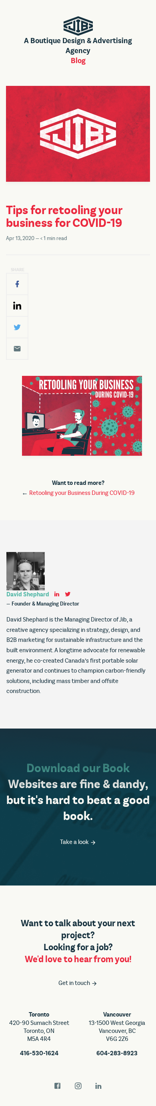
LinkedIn (98, 1086)
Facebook (57, 1086)
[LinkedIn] (17, 305)
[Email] (17, 349)
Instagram (78, 1086)
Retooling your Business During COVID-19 (82, 492)
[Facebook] (17, 284)
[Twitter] (17, 327)
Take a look (75, 842)
